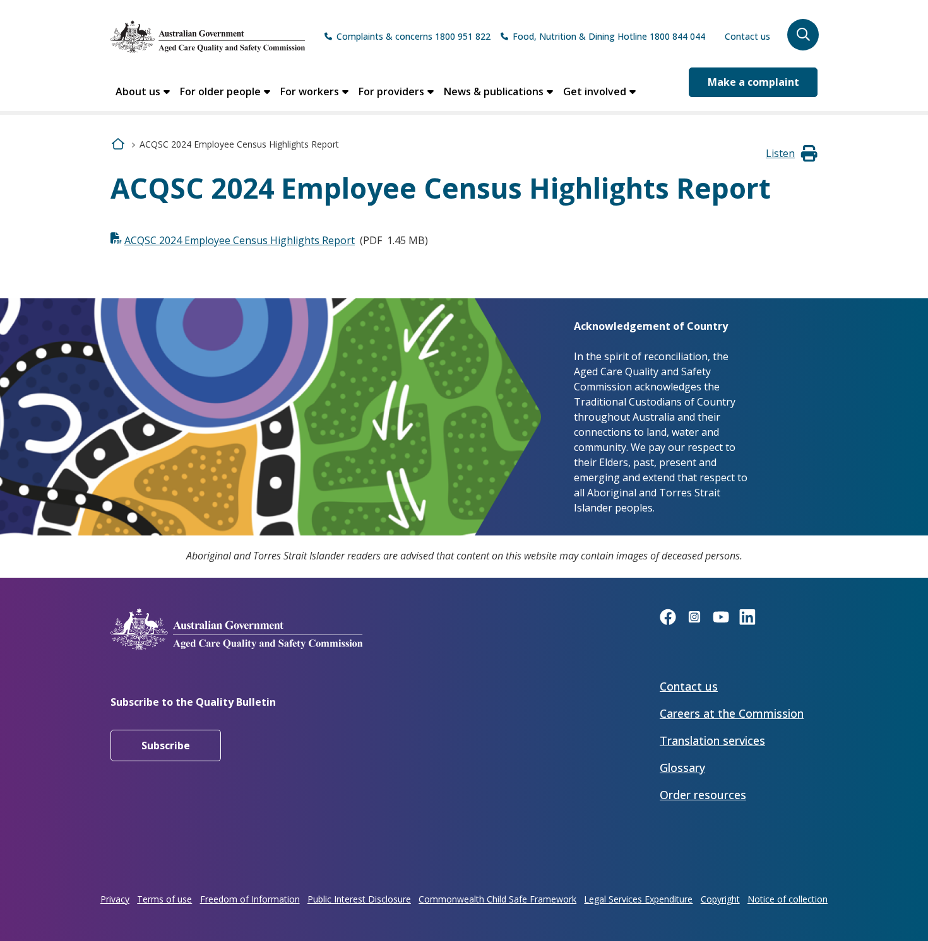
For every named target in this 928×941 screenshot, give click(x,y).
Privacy (114, 899)
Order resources (703, 794)
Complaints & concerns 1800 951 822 (413, 36)
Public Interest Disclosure (359, 899)
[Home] (207, 36)
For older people (220, 91)
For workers (309, 91)
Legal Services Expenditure (638, 899)
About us (138, 91)
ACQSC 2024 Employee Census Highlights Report (239, 240)
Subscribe (165, 745)
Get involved (594, 91)
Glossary (682, 767)
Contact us (747, 36)
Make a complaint (753, 82)
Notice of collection (787, 899)
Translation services (712, 740)
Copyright (720, 899)
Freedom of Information (250, 899)
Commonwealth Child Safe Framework (497, 899)
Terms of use (164, 899)
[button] (803, 34)
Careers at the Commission (732, 713)
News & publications (494, 91)
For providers (391, 91)
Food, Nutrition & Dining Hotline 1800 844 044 (609, 36)
